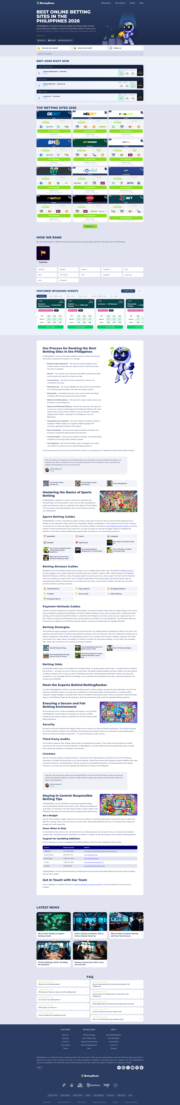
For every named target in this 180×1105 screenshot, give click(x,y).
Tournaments (65, 1045)
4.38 (49, 316)
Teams (65, 1048)
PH (38, 1067)
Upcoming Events (128, 291)
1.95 (60, 316)
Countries (65, 1042)
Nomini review (90, 190)
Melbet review (89, 134)
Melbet (42, 322)
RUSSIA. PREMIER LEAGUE (56, 296)
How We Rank (114, 1042)
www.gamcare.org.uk (91, 855)
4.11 (138, 319)
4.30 (90, 316)
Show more (89, 226)
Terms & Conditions (131, 1102)
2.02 (60, 319)
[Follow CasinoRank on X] (128, 1068)
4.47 (90, 319)
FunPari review (126, 134)
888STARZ (42, 319)
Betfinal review (54, 219)
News (141, 3)
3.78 (114, 316)
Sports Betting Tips (89, 1038)
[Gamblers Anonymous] (80, 1085)
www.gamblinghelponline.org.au (94, 866)
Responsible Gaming (99, 1102)
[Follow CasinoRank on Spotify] (137, 1068)
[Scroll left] (37, 315)
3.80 (84, 316)
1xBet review (54, 134)
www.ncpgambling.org (91, 858)
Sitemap (114, 1048)
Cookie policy (47, 1102)
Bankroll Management (89, 1045)
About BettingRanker (113, 1035)
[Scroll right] (143, 315)
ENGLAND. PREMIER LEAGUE (99, 296)
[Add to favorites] (39, 70)
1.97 (119, 319)
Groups (139, 291)
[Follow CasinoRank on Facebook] (119, 1068)
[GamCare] (93, 1085)
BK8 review (53, 162)
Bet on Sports (120, 3)
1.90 (119, 316)
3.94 (84, 319)
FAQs (89, 1048)
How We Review (113, 1038)
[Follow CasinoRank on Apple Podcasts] (141, 1068)
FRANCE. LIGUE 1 (83, 296)
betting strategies (61, 631)
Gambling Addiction (64, 1102)
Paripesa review (126, 162)
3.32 (54, 319)
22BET (41, 316)
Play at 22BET (50, 327)
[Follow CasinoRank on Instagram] (123, 1068)
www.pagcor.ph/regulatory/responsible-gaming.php (100, 851)
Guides (132, 3)
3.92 (114, 319)
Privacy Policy (81, 1102)
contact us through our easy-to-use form (88, 884)
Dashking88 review (126, 190)
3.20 (54, 316)
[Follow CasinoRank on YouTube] (132, 1068)
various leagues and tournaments (117, 526)
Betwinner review (89, 162)
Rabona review (90, 219)
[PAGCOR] (64, 1085)
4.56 (49, 319)
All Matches (41, 296)
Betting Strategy (89, 1035)
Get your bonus (53, 131)
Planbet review (54, 190)
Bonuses (65, 1035)
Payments (65, 1038)
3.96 (138, 316)
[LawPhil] (71, 1085)
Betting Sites (106, 3)
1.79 (78, 316)
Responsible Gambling (89, 1042)
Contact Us (114, 1045)
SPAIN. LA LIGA (70, 296)
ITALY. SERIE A (114, 296)
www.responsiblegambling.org (94, 862)
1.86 (78, 319)
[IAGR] (107, 1085)
